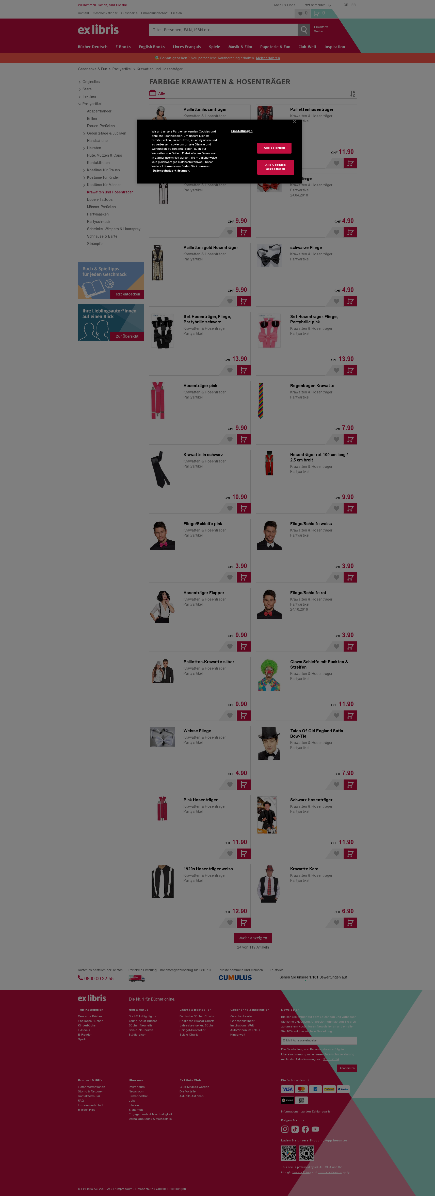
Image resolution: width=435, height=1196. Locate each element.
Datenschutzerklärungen (171, 171)
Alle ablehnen (274, 148)
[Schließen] (294, 121)
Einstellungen (241, 131)
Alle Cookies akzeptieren (275, 167)
